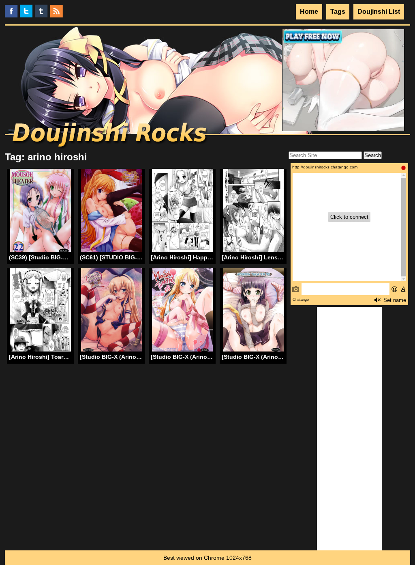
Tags (337, 11)
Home (309, 11)
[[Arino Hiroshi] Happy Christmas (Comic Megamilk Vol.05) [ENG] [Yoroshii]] (182, 211)
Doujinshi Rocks (110, 136)
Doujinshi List (378, 11)
